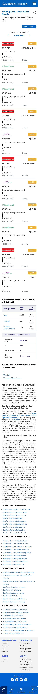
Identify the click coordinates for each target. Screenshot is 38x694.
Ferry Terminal (25, 651)
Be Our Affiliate (25, 659)
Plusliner (7, 321)
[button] (3, 690)
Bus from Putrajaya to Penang (14, 602)
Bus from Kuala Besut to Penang (15, 599)
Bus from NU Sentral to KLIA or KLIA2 (16, 550)
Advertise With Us (26, 667)
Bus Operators (25, 643)
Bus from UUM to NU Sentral (13, 633)
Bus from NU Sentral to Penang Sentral (17, 553)
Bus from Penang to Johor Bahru (15, 512)
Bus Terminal (25, 646)
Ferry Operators (26, 649)
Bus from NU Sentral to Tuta (13, 564)
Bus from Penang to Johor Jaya (14, 515)
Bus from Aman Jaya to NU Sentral (15, 613)
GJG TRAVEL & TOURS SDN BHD (19, 415)
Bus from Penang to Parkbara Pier (15, 533)
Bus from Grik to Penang (12, 590)
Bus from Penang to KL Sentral (14, 527)
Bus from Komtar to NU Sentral (14, 619)
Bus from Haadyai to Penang (13, 593)
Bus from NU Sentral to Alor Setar (15, 541)
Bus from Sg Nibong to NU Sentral (15, 627)
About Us (5, 643)
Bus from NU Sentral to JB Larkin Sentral (17, 547)
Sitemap (5, 651)
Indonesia (5, 662)
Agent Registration (27, 662)
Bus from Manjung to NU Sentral (14, 621)
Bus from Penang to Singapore (14, 521)
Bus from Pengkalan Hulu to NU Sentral (17, 624)
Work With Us (25, 670)
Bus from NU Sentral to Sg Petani (15, 558)
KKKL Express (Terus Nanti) (19, 416)
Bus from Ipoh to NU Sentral (13, 616)
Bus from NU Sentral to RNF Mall (14, 556)
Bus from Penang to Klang (12, 518)
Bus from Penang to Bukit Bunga (15, 524)
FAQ (3, 649)
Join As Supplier (25, 664)
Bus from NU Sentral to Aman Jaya (15, 544)
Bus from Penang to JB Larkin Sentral (16, 509)
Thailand (5, 659)
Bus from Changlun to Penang (14, 587)
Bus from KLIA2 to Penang (12, 596)
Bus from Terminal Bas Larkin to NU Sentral (18, 630)
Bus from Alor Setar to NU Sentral (15, 610)
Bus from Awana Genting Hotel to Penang (18, 572)
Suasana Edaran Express (9, 327)
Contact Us (6, 646)
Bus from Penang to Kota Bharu (14, 530)
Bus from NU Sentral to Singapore (15, 561)
